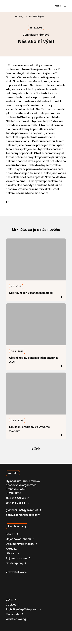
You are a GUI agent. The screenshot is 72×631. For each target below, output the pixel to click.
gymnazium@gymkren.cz (22, 510)
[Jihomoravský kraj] (24, 578)
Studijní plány (14, 563)
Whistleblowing (16, 619)
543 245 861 (19, 502)
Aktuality (19, 16)
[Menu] (64, 5)
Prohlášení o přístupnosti (22, 609)
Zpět (37, 448)
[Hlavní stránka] (7, 16)
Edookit (11, 534)
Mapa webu (13, 614)
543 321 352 (19, 498)
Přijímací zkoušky (17, 558)
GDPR (9, 600)
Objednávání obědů (18, 539)
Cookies (11, 604)
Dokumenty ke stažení (20, 544)
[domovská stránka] (20, 5)
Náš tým (11, 553)
